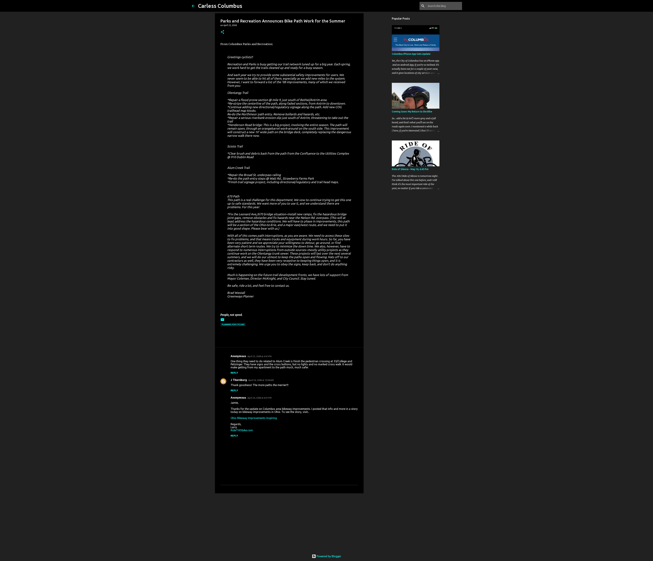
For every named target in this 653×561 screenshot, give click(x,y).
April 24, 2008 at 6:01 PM (259, 398)
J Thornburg (239, 379)
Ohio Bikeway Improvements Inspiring (254, 418)
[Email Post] (222, 321)
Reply (234, 372)
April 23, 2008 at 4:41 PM (259, 356)
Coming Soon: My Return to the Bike (412, 111)
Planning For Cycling (233, 324)
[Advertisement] (289, 522)
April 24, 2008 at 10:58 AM (261, 380)
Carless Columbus (220, 6)
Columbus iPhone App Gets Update (411, 54)
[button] (222, 32)
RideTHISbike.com (242, 430)
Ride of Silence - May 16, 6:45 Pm (410, 169)
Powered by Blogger (328, 556)
